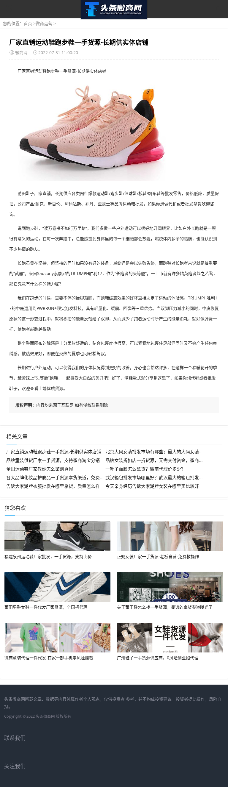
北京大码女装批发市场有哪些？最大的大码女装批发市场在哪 (165, 451)
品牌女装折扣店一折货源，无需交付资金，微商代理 (156, 460)
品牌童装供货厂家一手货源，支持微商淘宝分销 (53, 460)
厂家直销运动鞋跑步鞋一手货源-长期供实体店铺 (53, 451)
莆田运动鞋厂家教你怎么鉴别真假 (39, 469)
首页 (28, 23)
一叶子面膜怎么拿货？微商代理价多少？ (145, 469)
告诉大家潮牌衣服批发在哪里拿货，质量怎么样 (53, 486)
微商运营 (44, 23)
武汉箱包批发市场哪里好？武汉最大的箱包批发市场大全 (161, 477)
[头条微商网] (114, 17)
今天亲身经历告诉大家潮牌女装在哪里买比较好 (152, 486)
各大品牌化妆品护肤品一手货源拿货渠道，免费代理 (57, 477)
